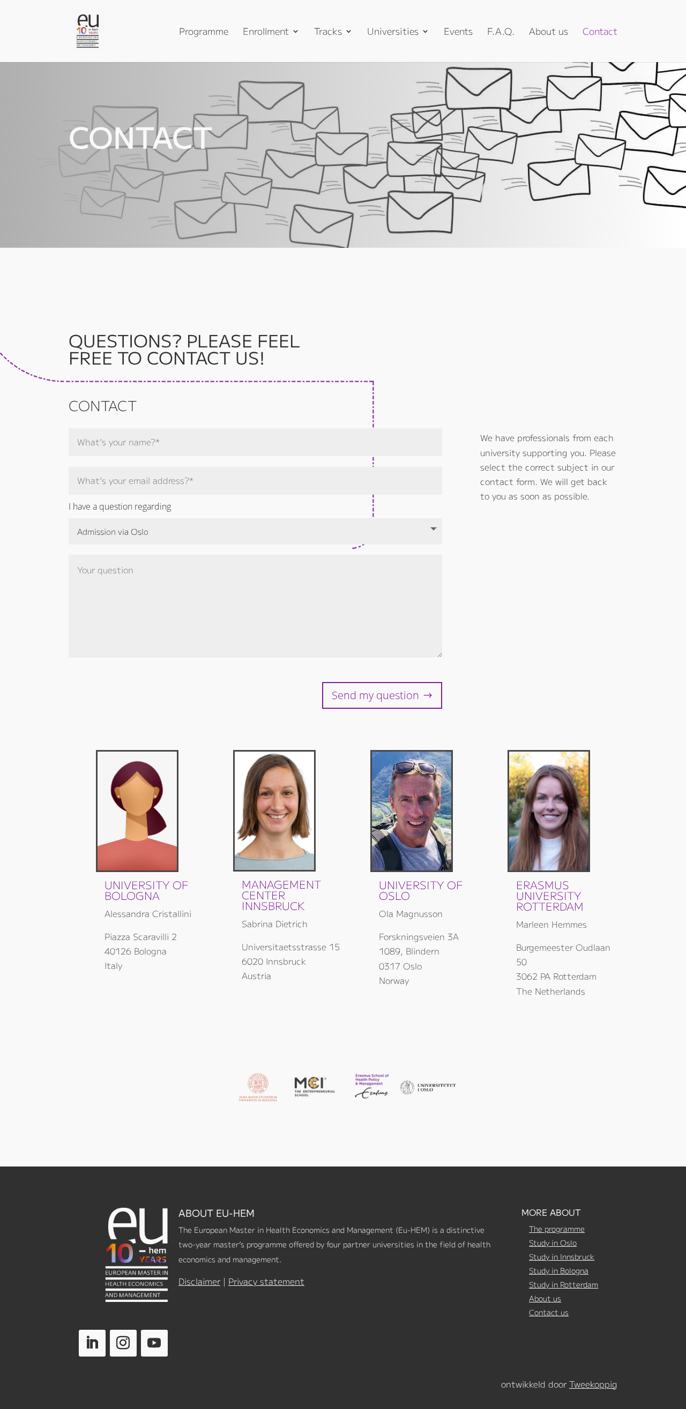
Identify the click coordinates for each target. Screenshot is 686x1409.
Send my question (375, 695)
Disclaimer (199, 1281)
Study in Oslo (553, 1242)
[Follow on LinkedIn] (92, 1343)
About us (548, 32)
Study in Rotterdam (563, 1284)
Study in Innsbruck (561, 1256)
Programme (203, 32)
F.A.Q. (500, 32)
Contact (600, 32)
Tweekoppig (593, 1383)
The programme (557, 1228)
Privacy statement (266, 1281)
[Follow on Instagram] (123, 1343)
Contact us (549, 1312)
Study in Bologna (558, 1270)
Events (458, 32)
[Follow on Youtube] (154, 1343)
